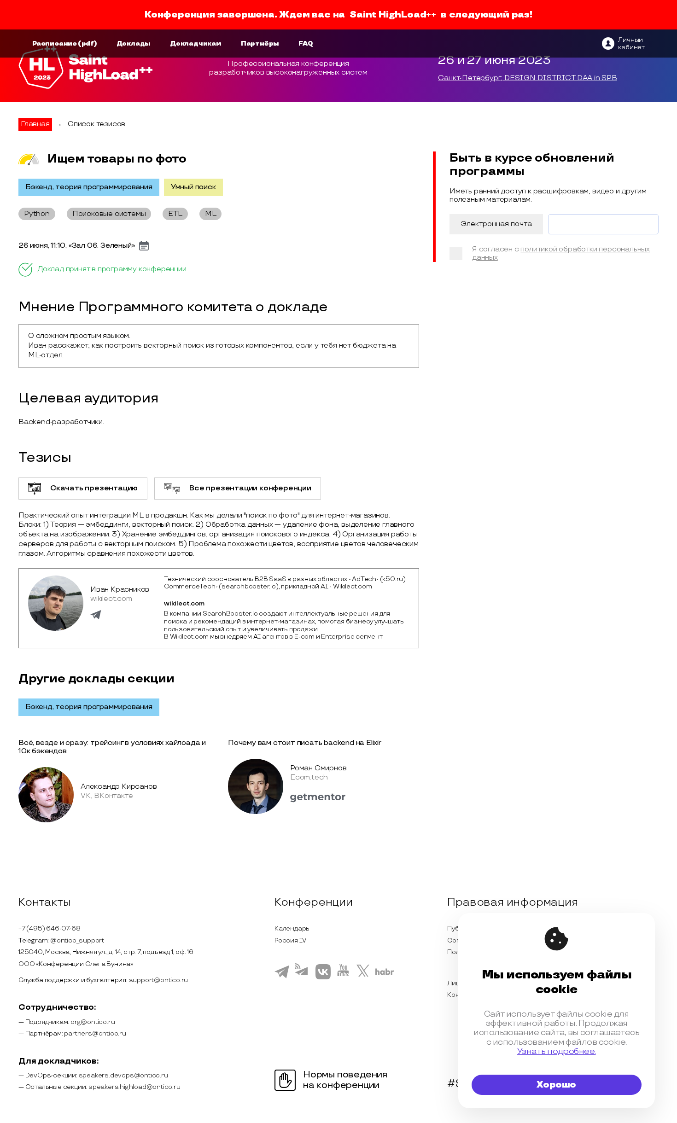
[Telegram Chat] (281, 977)
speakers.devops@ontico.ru (123, 1075)
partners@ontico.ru (95, 1033)
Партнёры (260, 43)
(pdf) (87, 43)
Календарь (291, 928)
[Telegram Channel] (302, 978)
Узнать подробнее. (556, 1051)
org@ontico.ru (92, 1021)
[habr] (384, 974)
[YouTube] (343, 977)
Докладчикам (196, 43)
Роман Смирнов (318, 768)
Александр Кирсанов (119, 786)
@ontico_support (77, 940)
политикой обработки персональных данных (561, 253)
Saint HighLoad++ (393, 14)
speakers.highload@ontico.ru (134, 1086)
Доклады (134, 43)
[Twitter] (363, 977)
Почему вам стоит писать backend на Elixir (304, 743)
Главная (35, 124)
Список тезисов (96, 124)
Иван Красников (119, 589)
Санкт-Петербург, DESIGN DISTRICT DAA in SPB (527, 78)
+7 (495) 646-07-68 (49, 928)
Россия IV (290, 940)
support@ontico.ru (158, 980)
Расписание (54, 43)
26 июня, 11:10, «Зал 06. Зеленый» (76, 246)
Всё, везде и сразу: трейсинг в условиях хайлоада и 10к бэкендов (112, 747)
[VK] (323, 978)
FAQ (305, 43)
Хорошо (556, 1084)
